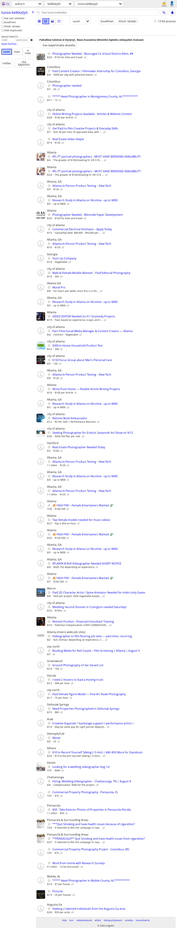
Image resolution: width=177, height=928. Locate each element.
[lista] (39, 21)
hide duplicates (13, 30)
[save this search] (172, 12)
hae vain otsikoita (14, 18)
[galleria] (52, 21)
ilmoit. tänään (12, 26)
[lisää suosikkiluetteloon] (49, 53)
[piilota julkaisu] (85, 57)
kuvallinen (10, 22)
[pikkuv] (46, 21)
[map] (59, 21)
